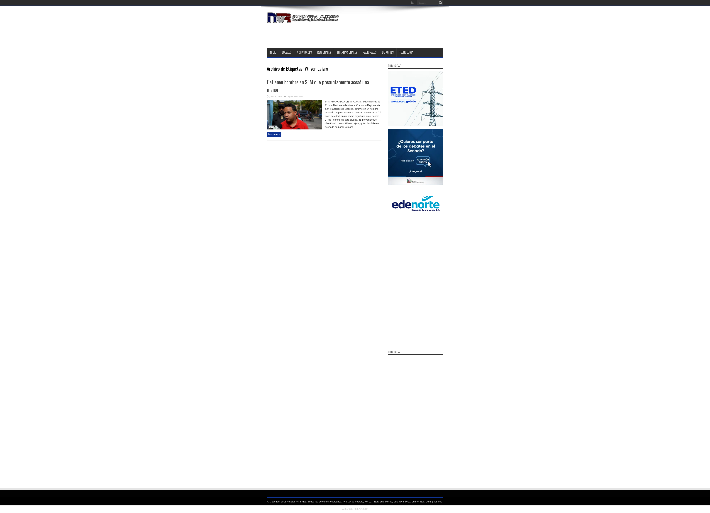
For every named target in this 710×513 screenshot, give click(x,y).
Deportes (388, 52)
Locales (286, 52)
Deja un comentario (295, 97)
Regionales (324, 52)
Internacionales (347, 52)
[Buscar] (440, 3)
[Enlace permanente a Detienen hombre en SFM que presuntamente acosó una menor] (294, 128)
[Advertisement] (376, 34)
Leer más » (274, 134)
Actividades (304, 52)
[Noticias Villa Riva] (303, 20)
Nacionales (369, 52)
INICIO (272, 52)
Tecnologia (406, 52)
